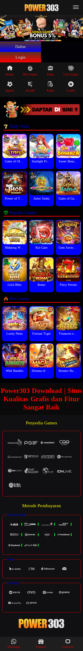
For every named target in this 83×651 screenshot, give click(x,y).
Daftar (20, 46)
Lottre (71, 90)
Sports (10, 90)
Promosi (41, 646)
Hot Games (30, 74)
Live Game (70, 74)
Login (20, 57)
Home (10, 74)
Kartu (50, 90)
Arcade (30, 90)
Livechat (68, 646)
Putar (50, 74)
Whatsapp (13, 646)
